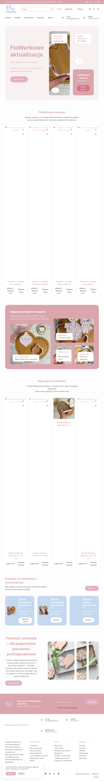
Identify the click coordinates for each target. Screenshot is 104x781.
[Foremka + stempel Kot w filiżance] (15, 202)
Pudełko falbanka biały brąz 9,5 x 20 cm (88, 555)
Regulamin (95, 774)
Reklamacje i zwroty (37, 758)
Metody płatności (36, 753)
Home (59, 9)
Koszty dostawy (35, 751)
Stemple (18, 18)
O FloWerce (34, 746)
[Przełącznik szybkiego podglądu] (23, 134)
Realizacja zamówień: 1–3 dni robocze (42, 2)
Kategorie (68, 9)
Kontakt (96, 777)
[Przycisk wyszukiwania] (52, 9)
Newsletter (58, 753)
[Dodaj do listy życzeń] (23, 129)
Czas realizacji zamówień (39, 756)
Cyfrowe (82, 746)
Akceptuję (11, 773)
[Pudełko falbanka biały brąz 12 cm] (64, 408)
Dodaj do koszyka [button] (21, 563)
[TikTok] (94, 2)
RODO (32, 761)
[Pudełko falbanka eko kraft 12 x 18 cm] (39, 473)
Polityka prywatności (82, 774)
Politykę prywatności (70, 707)
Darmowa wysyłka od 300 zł (15, 2)
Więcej (61, 2)
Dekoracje (83, 758)
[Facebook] (90, 2)
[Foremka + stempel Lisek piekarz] (88, 202)
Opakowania (28, 18)
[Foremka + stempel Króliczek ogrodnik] (39, 202)
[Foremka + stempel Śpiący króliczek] (64, 202)
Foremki (8, 18)
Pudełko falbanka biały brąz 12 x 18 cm (16, 555)
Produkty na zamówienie (63, 761)
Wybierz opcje (21, 290)
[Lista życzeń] (94, 9)
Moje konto (59, 746)
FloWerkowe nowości (62, 758)
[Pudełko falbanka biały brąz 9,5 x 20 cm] (88, 473)
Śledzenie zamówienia (63, 751)
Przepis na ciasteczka (62, 756)
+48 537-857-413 (93, 18)
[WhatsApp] (98, 2)
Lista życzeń (59, 748)
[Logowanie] (90, 9)
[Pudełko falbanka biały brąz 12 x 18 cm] (15, 473)
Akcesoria (40, 18)
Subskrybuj (92, 702)
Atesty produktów (36, 748)
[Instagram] (87, 2)
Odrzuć (21, 773)
